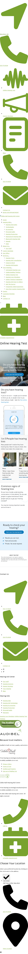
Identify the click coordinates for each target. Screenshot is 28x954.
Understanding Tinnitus (13, 272)
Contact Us (6, 299)
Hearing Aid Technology (10, 703)
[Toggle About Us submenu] (9, 246)
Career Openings (8, 251)
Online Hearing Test (12, 275)
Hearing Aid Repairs (12, 265)
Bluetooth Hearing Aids (13, 239)
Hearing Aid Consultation (13, 260)
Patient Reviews (8, 686)
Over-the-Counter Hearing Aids (15, 289)
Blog (4, 296)
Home (5, 220)
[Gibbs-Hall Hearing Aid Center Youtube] (3, 669)
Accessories (9, 229)
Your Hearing (7, 268)
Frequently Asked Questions (14, 287)
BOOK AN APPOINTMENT (11, 212)
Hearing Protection (12, 234)
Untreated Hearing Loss (13, 270)
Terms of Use (7, 766)
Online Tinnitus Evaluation (14, 279)
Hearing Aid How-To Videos (14, 282)
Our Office (6, 253)
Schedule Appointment (7, 338)
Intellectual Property (9, 769)
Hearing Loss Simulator (13, 277)
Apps (7, 244)
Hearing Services (8, 684)
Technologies (10, 227)
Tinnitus (2, 719)
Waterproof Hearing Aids (13, 237)
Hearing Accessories (9, 705)
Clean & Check (10, 263)
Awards (8, 241)
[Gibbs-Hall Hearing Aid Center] (10, 216)
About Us (6, 246)
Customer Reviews (9, 294)
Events (5, 291)
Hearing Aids (7, 222)
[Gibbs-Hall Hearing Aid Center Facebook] (3, 672)
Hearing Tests (10, 258)
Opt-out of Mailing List (10, 771)
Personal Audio (10, 232)
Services (5, 256)
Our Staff (9, 248)
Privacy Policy (7, 764)
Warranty (6, 713)
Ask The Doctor (10, 284)
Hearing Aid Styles (11, 225)
